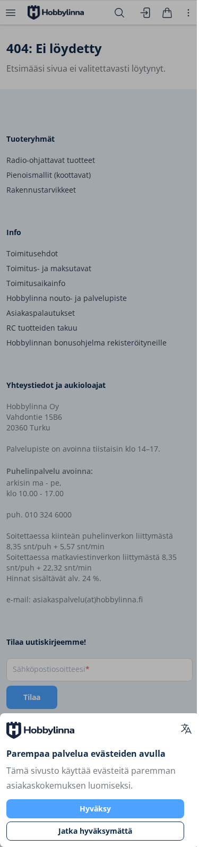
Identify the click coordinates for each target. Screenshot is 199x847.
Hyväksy (95, 808)
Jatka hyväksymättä (95, 831)
